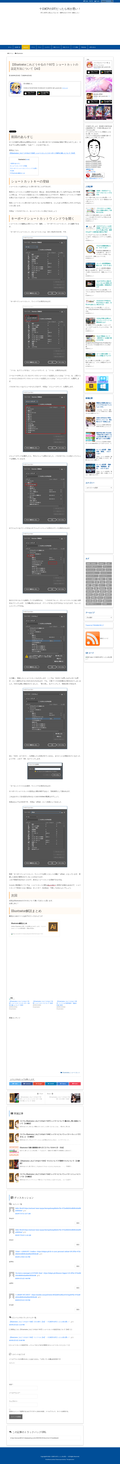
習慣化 (93, 598)
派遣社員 (89, 594)
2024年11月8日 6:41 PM (22, 1257)
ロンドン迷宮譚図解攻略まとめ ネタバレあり (104, 264)
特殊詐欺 (108, 594)
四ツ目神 (89, 588)
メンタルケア (103, 576)
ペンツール (104, 573)
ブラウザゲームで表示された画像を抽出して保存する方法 (104, 210)
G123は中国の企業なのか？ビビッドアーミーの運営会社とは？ (104, 320)
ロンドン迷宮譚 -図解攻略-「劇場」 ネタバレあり (103, 451)
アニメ (105, 566)
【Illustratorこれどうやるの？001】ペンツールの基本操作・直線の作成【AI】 (67, 1003)
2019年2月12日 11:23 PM (17, 1325)
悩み (96, 591)
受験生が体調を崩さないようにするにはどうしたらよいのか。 (104, 405)
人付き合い (90, 582)
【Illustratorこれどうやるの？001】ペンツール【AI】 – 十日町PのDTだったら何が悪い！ (39, 1337)
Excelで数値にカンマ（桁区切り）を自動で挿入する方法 (104, 338)
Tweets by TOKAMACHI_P (95, 625)
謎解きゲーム (107, 601)
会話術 (109, 582)
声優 (96, 588)
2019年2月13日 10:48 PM (17, 1340)
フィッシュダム (91, 573)
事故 (108, 579)
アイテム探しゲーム (92, 566)
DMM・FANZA (91, 563)
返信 (77, 1223)
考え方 (100, 598)
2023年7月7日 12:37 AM (23, 1214)
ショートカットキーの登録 (18, 166)
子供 (109, 588)
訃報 (95, 601)
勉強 (94, 585)
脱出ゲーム (107, 598)
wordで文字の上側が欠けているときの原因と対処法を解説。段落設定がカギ (104, 284)
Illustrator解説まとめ (17, 173)
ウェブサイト (13, 1401)
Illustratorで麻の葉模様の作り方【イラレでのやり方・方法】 (42, 1148)
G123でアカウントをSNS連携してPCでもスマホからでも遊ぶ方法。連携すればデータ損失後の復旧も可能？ (99, 229)
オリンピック (90, 570)
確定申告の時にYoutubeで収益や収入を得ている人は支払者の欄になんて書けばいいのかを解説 (104, 435)
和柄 (108, 585)
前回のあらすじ (15, 163)
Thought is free (70, 1459)
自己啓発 (89, 601)
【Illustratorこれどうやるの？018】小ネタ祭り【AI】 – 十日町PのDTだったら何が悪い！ (39, 1322)
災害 (95, 594)
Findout (101, 563)
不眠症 (101, 579)
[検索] (112, 1)
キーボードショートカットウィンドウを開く (24, 168)
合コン (101, 585)
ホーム (11, 53)
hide (27, 159)
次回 (12, 171)
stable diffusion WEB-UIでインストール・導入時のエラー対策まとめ (104, 420)
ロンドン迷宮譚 (91, 579)
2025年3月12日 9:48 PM (22, 1278)
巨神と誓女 (90, 591)
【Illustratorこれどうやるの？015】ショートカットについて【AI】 (43, 1002)
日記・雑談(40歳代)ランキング (94, 178)
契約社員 (102, 588)
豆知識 (105, 604)
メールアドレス (14, 1393)
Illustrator (20, 53)
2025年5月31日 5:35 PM (22, 1300)
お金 (108, 563)
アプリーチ (65, 88)
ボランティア (90, 576)
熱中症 (101, 594)
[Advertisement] (60, 31)
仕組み (102, 582)
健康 (88, 585)
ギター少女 (100, 570)
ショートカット (75, 1072)
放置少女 (103, 591)
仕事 (96, 582)
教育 (109, 591)
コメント (12, 1363)
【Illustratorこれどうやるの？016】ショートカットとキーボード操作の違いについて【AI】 (42, 153)
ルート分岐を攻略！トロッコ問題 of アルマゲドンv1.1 (98, 356)
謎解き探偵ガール (91, 604)
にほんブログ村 (90, 172)
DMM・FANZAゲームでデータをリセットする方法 (104, 192)
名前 (11, 1384)
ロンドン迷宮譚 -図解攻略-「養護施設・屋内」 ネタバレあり (103, 466)
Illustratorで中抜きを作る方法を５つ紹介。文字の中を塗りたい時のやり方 (99, 302)
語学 (100, 601)
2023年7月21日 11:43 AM (23, 1235)
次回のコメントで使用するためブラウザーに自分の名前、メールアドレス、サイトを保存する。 (39, 1411)
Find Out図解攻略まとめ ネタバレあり (103, 247)
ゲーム (108, 570)
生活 (88, 598)
